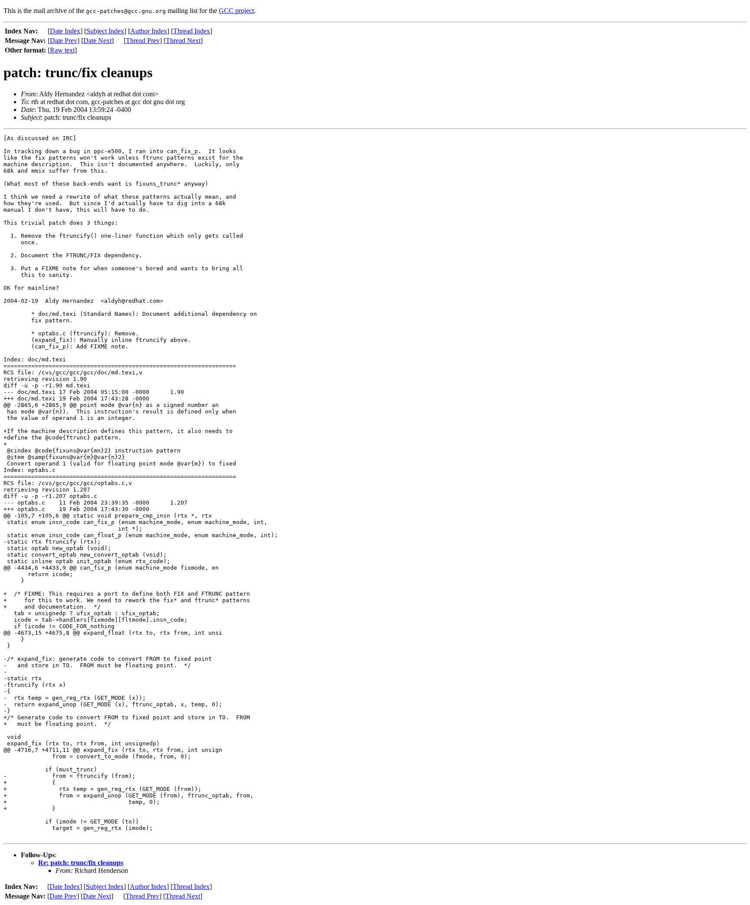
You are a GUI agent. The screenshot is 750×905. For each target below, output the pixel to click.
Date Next (97, 40)
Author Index (148, 31)
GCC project (236, 10)
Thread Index (191, 31)
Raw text (62, 50)
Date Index (65, 31)
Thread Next (183, 40)
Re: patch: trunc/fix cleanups (80, 862)
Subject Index (105, 31)
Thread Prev (143, 40)
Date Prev (63, 40)
